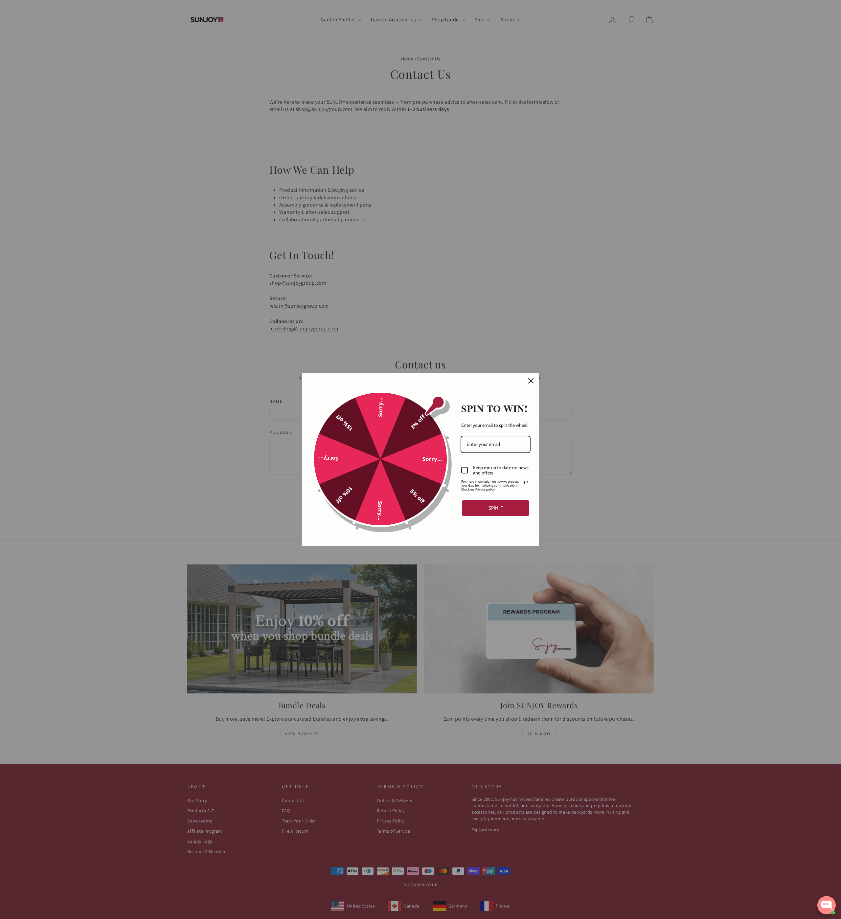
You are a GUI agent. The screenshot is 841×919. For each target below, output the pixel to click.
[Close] (531, 381)
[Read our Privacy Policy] (526, 483)
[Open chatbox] (826, 905)
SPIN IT (496, 508)
